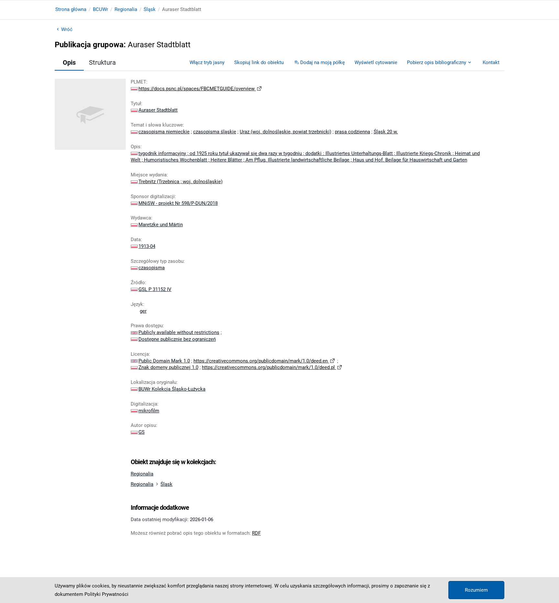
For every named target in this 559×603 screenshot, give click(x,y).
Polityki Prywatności (106, 594)
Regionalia (126, 9)
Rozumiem (476, 590)
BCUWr (100, 9)
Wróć (66, 29)
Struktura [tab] (102, 62)
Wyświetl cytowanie (376, 62)
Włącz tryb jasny (207, 62)
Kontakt (491, 62)
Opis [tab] (69, 62)
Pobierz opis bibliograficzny (436, 62)
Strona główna (70, 9)
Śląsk (150, 9)
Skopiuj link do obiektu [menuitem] (259, 62)
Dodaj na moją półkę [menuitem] (322, 62)
